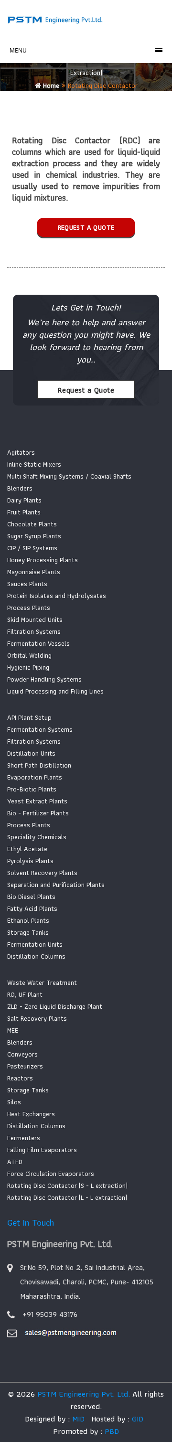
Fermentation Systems (40, 729)
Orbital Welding (29, 655)
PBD (112, 1431)
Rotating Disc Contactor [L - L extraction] (67, 1197)
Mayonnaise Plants (33, 571)
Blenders (19, 488)
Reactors (20, 1078)
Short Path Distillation (39, 765)
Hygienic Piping (28, 667)
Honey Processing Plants (42, 560)
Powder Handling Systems (44, 679)
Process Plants (28, 607)
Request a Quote (86, 227)
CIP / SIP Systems (32, 548)
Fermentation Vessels (38, 643)
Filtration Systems (34, 631)
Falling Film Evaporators (42, 1149)
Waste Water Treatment (42, 982)
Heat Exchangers (31, 1114)
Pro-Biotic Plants (31, 789)
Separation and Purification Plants (56, 884)
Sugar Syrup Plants (34, 536)
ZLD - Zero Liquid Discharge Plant (54, 1006)
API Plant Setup (29, 717)
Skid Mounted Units (35, 619)
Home (50, 85)
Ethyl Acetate (27, 849)
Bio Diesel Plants (31, 896)
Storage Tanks (28, 932)
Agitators (21, 452)
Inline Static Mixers (34, 464)
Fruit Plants (24, 512)
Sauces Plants (27, 583)
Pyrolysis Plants (30, 860)
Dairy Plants (24, 500)
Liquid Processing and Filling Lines (55, 691)
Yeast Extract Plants (37, 801)
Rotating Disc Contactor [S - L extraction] (67, 1185)
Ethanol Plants (28, 920)
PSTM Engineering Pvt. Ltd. (83, 1393)
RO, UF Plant (25, 994)
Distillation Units (31, 753)
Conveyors (22, 1054)
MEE (12, 1030)
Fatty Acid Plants (32, 908)
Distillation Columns (36, 956)
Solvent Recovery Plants (42, 872)
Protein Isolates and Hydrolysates (56, 595)
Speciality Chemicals (36, 837)
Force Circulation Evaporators (50, 1173)
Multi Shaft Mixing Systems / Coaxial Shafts (69, 476)
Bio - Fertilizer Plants (38, 813)
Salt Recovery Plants (37, 1018)
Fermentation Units (35, 944)
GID (136, 1418)
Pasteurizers (25, 1066)
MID (77, 1418)
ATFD (14, 1161)
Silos (14, 1102)
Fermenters (23, 1137)
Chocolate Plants (32, 524)
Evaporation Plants (34, 777)
